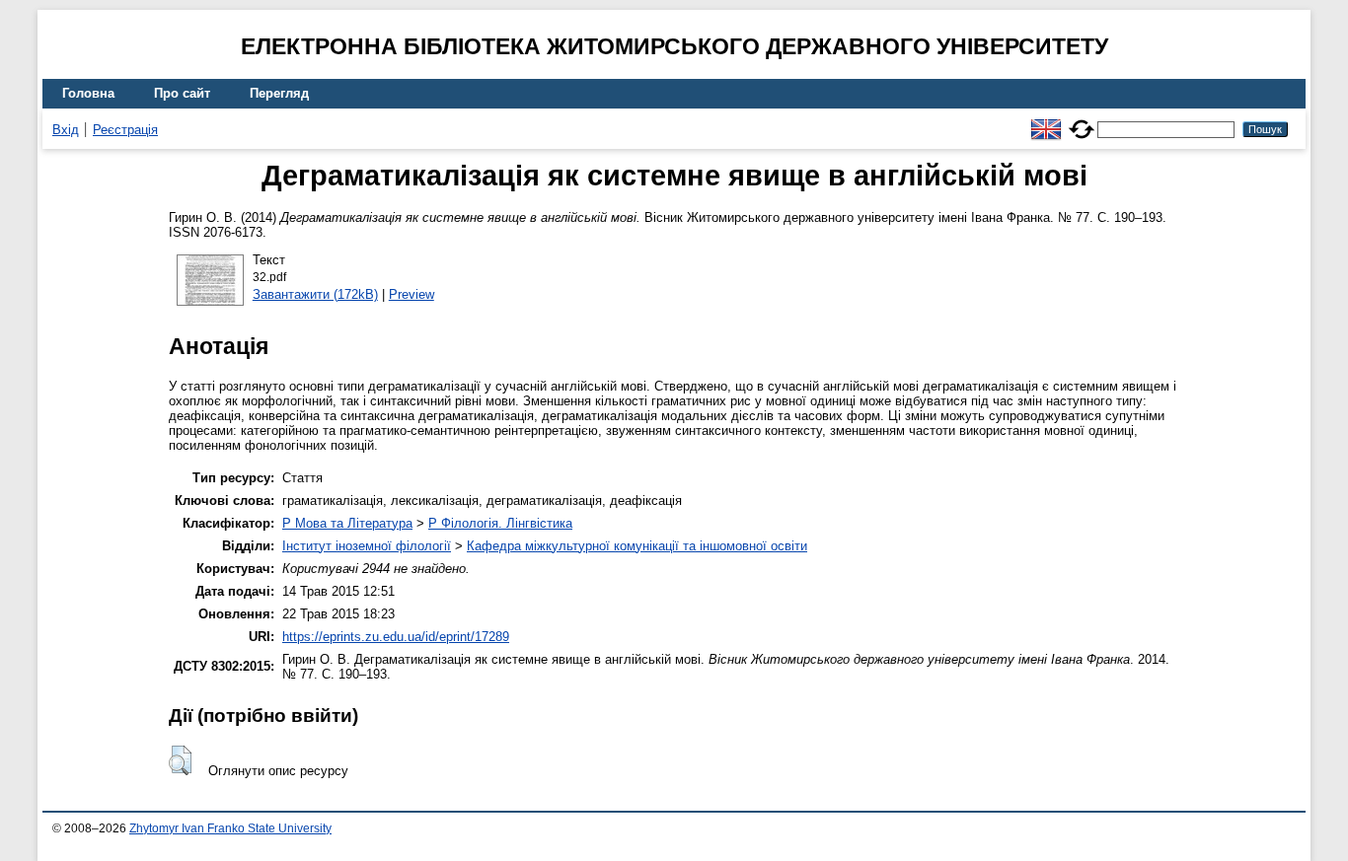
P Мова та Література (347, 523)
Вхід (65, 129)
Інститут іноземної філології (366, 545)
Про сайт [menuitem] (182, 93)
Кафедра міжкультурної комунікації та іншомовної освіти (637, 545)
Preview (411, 294)
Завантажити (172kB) (315, 294)
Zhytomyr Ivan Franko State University (230, 828)
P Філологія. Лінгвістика (500, 523)
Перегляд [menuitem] (279, 93)
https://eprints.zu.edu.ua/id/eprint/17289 (395, 636)
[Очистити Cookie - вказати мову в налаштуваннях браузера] (1081, 120)
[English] (1046, 120)
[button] (180, 760)
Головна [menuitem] (88, 93)
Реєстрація (125, 129)
